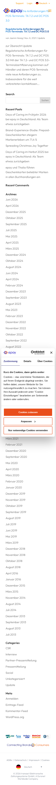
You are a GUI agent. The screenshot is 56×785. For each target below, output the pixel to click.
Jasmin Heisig (16, 38)
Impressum (34, 760)
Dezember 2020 (16, 451)
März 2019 (12, 542)
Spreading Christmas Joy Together (27, 145)
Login (29, 3)
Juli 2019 (11, 524)
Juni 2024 (12, 273)
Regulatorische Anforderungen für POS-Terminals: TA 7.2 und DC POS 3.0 (27, 30)
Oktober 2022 (14, 334)
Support (19, 3)
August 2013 (13, 628)
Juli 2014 (11, 610)
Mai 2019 (11, 536)
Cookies (45, 760)
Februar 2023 (14, 316)
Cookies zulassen (28, 412)
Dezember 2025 (16, 212)
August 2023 (13, 304)
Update (41, 38)
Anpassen (26, 421)
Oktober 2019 (14, 506)
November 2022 (16, 328)
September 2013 (16, 622)
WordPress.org (15, 717)
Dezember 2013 (15, 616)
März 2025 (12, 248)
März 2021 (12, 438)
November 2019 (15, 500)
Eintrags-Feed (14, 705)
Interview (11, 654)
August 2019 (13, 518)
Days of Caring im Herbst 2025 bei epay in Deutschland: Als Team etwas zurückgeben (27, 156)
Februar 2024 (14, 285)
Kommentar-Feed (17, 711)
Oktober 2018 (14, 561)
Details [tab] (27, 361)
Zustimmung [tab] (10, 361)
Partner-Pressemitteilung (21, 660)
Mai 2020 (12, 463)
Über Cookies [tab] (44, 361)
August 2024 (13, 267)
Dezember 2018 (15, 548)
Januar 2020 (14, 487)
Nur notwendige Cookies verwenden (28, 430)
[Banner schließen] (51, 353)
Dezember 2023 (16, 291)
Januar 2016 (13, 579)
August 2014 (13, 604)
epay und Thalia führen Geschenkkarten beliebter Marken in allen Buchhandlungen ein (27, 172)
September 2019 (16, 512)
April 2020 (12, 469)
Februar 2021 (14, 444)
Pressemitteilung (16, 666)
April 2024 (12, 279)
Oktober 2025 (14, 218)
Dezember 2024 (16, 255)
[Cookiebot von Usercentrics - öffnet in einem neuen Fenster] (32, 353)
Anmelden (12, 698)
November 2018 (15, 555)
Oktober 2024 (14, 261)
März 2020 (12, 475)
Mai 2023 (11, 310)
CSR (8, 648)
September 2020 (16, 457)
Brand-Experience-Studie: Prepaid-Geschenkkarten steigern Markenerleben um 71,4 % (28, 134)
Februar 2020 (14, 481)
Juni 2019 (11, 530)
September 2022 (16, 340)
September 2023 (16, 297)
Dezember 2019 (15, 493)
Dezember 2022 (16, 322)
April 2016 (12, 573)
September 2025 (16, 224)
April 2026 (12, 205)
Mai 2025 (11, 236)
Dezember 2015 (15, 585)
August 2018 (13, 567)
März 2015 (12, 591)
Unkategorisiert (15, 679)
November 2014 (16, 598)
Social (9, 673)
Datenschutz (20, 760)
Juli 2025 (11, 230)
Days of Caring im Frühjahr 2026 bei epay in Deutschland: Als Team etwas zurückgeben (27, 119)
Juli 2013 (11, 634)
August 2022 (13, 346)
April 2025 (12, 242)
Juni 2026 (12, 199)
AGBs (9, 760)
